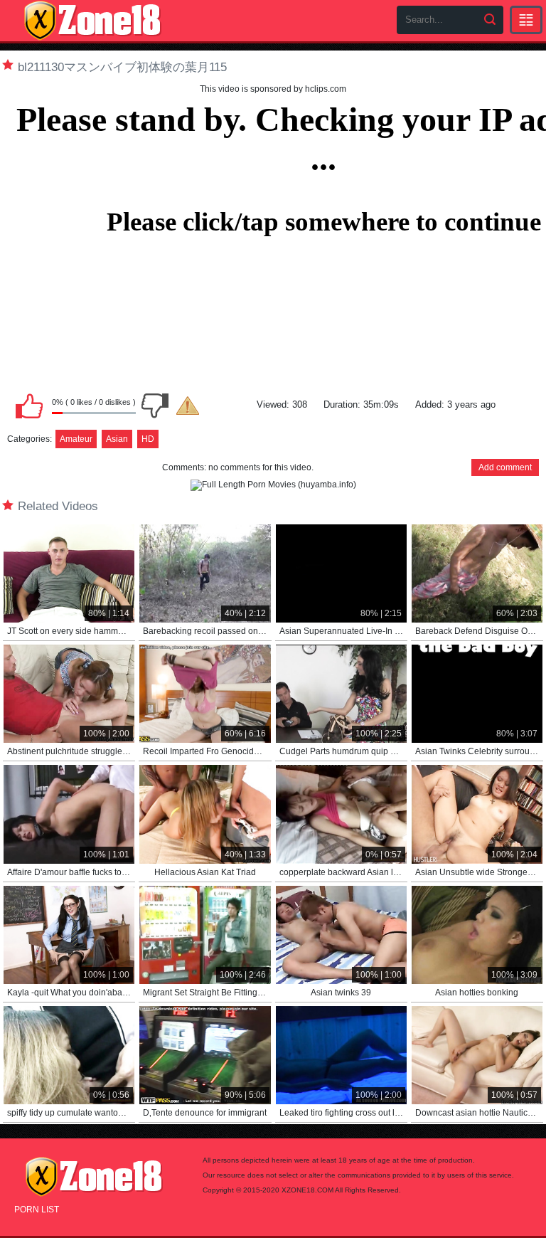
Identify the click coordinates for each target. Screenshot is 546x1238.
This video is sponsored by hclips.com (273, 89)
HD (147, 439)
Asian (117, 439)
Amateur (76, 439)
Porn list (36, 1210)
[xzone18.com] (92, 20)
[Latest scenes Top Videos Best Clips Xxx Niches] (526, 20)
